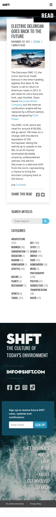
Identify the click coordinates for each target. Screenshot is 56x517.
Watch (43, 455)
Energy (36, 256)
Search (43, 487)
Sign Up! (40, 424)
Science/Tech (39, 285)
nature (16, 277)
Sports (16, 293)
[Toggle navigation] (51, 4)
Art (34, 243)
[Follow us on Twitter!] (18, 387)
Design (36, 41)
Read (45, 468)
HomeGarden (19, 264)
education (17, 256)
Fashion (17, 260)
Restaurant (18, 285)
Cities (35, 247)
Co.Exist (20, 184)
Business (18, 247)
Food (35, 260)
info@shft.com (26, 372)
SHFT (6, 4)
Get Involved (38, 481)
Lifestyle (18, 269)
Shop (45, 461)
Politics (36, 281)
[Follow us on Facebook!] (10, 387)
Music (34, 269)
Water (35, 298)
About (44, 474)
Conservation (20, 251)
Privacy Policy (35, 504)
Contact (44, 511)
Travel (17, 298)
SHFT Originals (36, 448)
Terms (32, 511)
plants (16, 281)
